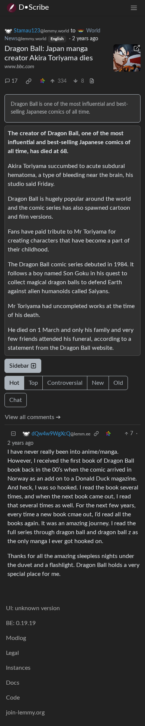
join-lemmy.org (25, 713)
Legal (12, 653)
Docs (12, 683)
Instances (18, 668)
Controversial (65, 383)
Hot (14, 383)
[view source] (92, 81)
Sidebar (19, 366)
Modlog (16, 638)
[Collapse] (13, 434)
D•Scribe (34, 7)
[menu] (134, 7)
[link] (28, 81)
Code (13, 698)
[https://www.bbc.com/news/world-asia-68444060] (127, 58)
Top (33, 383)
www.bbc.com (19, 66)
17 (14, 81)
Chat (15, 400)
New (98, 383)
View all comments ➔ (33, 417)
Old (118, 383)
